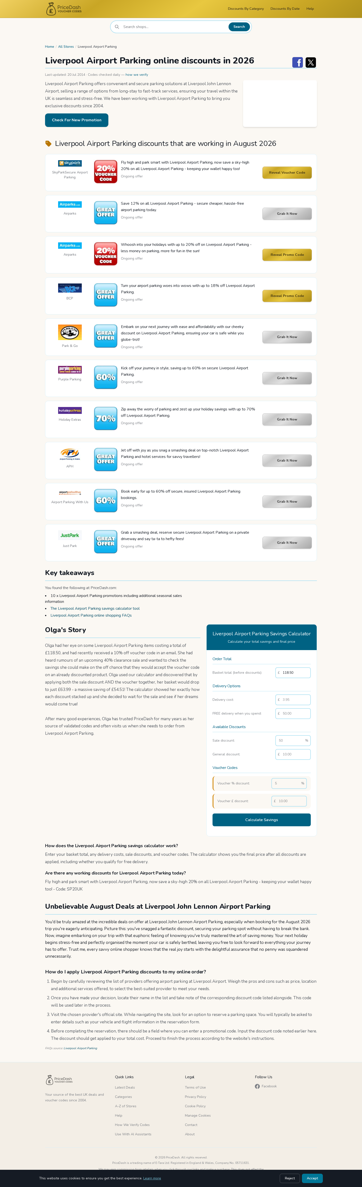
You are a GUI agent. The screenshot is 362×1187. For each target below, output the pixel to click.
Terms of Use (195, 1087)
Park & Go (70, 346)
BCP (69, 298)
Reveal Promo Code (287, 254)
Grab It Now (287, 213)
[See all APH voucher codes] (70, 454)
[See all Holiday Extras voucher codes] (70, 410)
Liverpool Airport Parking (80, 1048)
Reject (290, 1178)
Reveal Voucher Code (287, 172)
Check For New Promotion (76, 120)
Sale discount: (224, 740)
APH (69, 466)
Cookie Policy (195, 1106)
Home (49, 46)
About (190, 1134)
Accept (312, 1178)
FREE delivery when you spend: (237, 713)
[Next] (312, 103)
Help (310, 8)
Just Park (70, 546)
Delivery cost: (223, 699)
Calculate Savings (261, 820)
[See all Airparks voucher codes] (70, 204)
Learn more (152, 1178)
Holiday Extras (70, 419)
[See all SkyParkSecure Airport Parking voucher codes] (70, 163)
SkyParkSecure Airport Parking (70, 175)
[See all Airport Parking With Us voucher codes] (70, 493)
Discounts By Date (285, 8)
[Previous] (248, 103)
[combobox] (174, 27)
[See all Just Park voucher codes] (70, 535)
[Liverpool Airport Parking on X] (311, 62)
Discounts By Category (246, 8)
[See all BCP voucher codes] (70, 287)
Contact (191, 1125)
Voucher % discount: (233, 783)
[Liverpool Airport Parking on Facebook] (298, 62)
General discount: (226, 754)
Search (239, 26)
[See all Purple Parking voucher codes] (70, 370)
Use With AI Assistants (133, 1134)
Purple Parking (69, 379)
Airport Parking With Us (69, 502)
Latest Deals (125, 1087)
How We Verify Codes (132, 1125)
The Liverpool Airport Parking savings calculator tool (95, 608)
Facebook (269, 1086)
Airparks (70, 213)
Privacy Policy (195, 1096)
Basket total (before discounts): (237, 672)
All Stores (66, 46)
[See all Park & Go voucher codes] (70, 332)
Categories (123, 1096)
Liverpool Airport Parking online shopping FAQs (91, 615)
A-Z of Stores (125, 1106)
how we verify (137, 74)
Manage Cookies (198, 1115)
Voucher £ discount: (232, 801)
